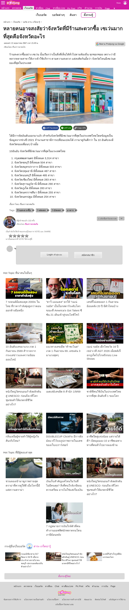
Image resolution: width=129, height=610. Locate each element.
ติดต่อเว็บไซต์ (100, 600)
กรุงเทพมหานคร (23, 158)
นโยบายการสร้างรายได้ (71, 600)
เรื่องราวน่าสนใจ (18, 47)
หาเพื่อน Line (59, 8)
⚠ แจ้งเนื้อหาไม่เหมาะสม (107, 219)
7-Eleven (56, 210)
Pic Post (71, 8)
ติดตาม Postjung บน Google (111, 44)
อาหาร (70, 210)
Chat (48, 8)
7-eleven (41, 210)
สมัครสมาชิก (88, 255)
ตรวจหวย (16, 8)
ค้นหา (73, 14)
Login (54, 254)
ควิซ (79, 8)
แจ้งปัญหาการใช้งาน (117, 600)
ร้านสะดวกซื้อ (24, 210)
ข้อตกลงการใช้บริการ (12, 600)
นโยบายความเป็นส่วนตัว (34, 600)
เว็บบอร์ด (28, 8)
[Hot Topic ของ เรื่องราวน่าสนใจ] (9, 228)
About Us (88, 600)
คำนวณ (88, 8)
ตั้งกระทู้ (88, 14)
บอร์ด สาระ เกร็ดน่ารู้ (31, 22)
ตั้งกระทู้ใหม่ (64, 576)
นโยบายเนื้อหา (53, 600)
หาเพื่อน (39, 8)
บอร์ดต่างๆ (58, 14)
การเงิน (98, 8)
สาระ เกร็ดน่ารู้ (42, 546)
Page (107, 8)
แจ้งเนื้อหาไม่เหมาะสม (64, 604)
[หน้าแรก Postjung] (13, 3)
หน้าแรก (5, 8)
